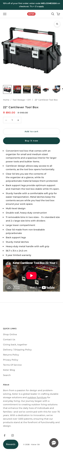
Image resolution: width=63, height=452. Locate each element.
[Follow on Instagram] (12, 435)
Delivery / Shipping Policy (17, 349)
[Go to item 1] (7, 89)
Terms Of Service (12, 364)
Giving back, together (15, 344)
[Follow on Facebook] (4, 435)
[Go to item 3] (27, 89)
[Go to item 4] (36, 89)
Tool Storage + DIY (22, 100)
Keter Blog (9, 370)
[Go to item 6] (56, 89)
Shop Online (10, 334)
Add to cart (31, 131)
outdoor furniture (37, 397)
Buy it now (31, 140)
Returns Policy (11, 354)
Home (6, 100)
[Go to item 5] (46, 89)
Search (7, 375)
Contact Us (9, 339)
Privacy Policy (10, 359)
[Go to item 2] (17, 89)
